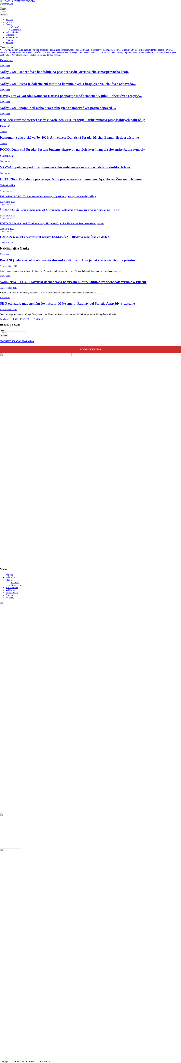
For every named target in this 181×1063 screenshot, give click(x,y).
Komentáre (16, 30)
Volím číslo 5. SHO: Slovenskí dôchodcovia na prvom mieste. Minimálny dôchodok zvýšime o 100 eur (73, 282)
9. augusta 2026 (7, 229)
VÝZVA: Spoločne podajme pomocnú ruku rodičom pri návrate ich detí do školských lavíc (65, 167)
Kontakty (10, 42)
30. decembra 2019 (8, 288)
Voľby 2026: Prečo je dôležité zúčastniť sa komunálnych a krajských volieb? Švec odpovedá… (68, 84)
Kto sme (9, 19)
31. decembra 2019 (8, 266)
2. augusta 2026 (7, 242)
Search (3, 9)
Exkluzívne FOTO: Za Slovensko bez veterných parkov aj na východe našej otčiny (48, 196)
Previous (4, 319)
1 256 (35, 319)
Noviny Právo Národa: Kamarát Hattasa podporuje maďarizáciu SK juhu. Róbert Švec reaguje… (71, 96)
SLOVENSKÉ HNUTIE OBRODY (33, 1061)
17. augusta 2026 (7, 202)
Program (9, 40)
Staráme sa (6, 155)
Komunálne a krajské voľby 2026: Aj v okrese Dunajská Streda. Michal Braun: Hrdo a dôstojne (69, 137)
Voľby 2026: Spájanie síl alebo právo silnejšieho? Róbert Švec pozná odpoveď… (58, 108)
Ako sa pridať (12, 37)
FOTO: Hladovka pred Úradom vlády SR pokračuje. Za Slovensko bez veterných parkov (52, 223)
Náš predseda (12, 32)
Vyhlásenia (10, 35)
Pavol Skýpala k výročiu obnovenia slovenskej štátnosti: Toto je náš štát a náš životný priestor (67, 260)
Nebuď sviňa (7, 185)
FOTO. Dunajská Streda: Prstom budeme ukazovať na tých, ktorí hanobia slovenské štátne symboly (72, 149)
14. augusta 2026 (7, 215)
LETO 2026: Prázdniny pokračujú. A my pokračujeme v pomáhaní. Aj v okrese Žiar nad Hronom (71, 179)
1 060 (26, 319)
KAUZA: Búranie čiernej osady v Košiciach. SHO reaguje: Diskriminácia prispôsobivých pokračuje (72, 120)
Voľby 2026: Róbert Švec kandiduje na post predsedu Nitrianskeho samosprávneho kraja (64, 72)
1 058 (15, 319)
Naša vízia (10, 22)
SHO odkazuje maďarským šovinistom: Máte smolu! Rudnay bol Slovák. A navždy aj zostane (67, 303)
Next (40, 319)
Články (9, 24)
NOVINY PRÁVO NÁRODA (17, 341)
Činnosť (15, 27)
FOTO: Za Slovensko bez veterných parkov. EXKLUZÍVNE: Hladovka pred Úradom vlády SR (56, 236)
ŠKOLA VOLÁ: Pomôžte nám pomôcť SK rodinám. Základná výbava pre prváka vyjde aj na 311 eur (59, 209)
